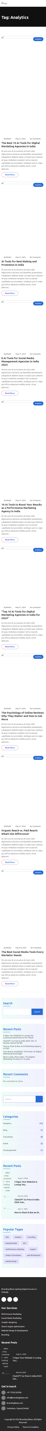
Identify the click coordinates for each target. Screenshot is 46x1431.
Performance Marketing (11, 1314)
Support (33, 1249)
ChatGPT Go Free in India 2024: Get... (26, 1200)
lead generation (11, 1243)
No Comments (35, 139)
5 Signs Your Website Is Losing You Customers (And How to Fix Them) (18, 1037)
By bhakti (7, 139)
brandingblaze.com (15, 1403)
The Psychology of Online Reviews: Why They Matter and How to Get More (22, 716)
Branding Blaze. (27, 1419)
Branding (5, 1335)
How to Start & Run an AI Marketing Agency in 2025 (22, 1047)
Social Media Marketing (11, 1318)
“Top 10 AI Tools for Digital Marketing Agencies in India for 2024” (20, 615)
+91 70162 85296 (14, 1392)
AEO (7, 1237)
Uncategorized (9, 1150)
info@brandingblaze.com (17, 1398)
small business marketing (15, 1249)
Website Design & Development (14, 1330)
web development (33, 1255)
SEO (24, 1243)
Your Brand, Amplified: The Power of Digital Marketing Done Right (22, 1053)
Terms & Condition (31, 1427)
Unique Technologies (13, 1255)
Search (8, 1003)
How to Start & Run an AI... (27, 1212)
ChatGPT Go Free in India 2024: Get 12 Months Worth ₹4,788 (20, 1042)
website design (11, 1261)
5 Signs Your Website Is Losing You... (25, 1183)
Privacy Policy (13, 1427)
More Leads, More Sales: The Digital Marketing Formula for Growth (19, 1058)
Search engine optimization (13, 1326)
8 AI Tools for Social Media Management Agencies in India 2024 (20, 361)
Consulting (8, 1137)
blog (5, 1130)
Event (5, 1143)
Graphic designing (9, 1322)
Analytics (38, 39)
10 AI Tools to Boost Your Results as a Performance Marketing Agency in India (21, 508)
